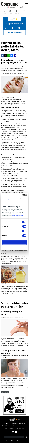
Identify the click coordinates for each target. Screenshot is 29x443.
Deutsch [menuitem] (8, 441)
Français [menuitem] (14, 441)
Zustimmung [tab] (5, 199)
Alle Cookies (14, 242)
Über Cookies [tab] (23, 199)
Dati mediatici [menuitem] (9, 428)
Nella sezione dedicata (14, 290)
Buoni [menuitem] (10, 13)
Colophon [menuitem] (22, 423)
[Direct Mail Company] (14, 419)
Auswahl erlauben (14, 246)
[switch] (24, 227)
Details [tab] (14, 199)
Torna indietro (5, 392)
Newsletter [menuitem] (14, 423)
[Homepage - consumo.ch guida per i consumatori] (12, 5)
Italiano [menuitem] (20, 441)
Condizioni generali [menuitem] (8, 426)
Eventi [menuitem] (4, 13)
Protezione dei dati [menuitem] (21, 426)
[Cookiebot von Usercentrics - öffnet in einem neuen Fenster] (20, 195)
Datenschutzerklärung (18, 215)
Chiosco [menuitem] (17, 13)
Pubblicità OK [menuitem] (20, 428)
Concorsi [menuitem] (24, 13)
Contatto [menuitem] (6, 423)
